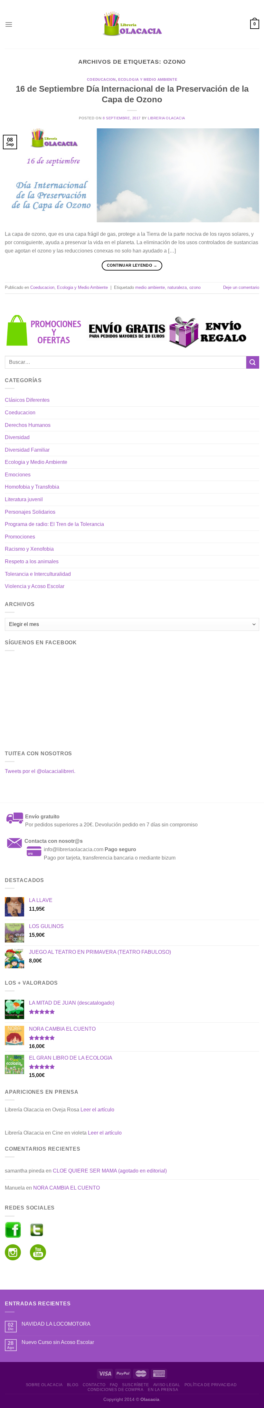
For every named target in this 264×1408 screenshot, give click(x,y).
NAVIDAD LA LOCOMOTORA (56, 1324)
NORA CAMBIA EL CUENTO (66, 1188)
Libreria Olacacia (166, 118)
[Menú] (9, 24)
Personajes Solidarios (30, 512)
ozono (195, 287)
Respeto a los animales (32, 561)
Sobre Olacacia (44, 1385)
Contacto (94, 1385)
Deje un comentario (241, 287)
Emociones (18, 474)
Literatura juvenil (24, 499)
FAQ (114, 1385)
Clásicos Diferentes (27, 400)
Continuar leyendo (132, 265)
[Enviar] (252, 362)
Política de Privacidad (210, 1385)
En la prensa (163, 1389)
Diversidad (17, 437)
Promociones (20, 536)
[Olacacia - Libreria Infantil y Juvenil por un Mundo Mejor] (132, 24)
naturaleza (177, 287)
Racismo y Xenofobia (29, 549)
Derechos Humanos (28, 425)
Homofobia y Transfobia (32, 487)
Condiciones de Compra (116, 1389)
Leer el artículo (97, 1109)
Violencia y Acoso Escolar (34, 586)
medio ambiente (150, 287)
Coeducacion (101, 79)
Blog (72, 1385)
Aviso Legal (166, 1385)
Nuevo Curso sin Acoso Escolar (58, 1342)
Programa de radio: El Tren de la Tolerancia (54, 524)
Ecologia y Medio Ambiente (147, 79)
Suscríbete (135, 1385)
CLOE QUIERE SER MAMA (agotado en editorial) (110, 1170)
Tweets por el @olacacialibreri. (40, 771)
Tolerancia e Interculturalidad (38, 574)
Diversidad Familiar (27, 450)
